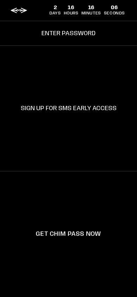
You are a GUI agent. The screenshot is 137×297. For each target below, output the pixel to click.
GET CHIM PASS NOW (68, 234)
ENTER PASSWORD (68, 33)
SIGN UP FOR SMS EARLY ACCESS (69, 108)
